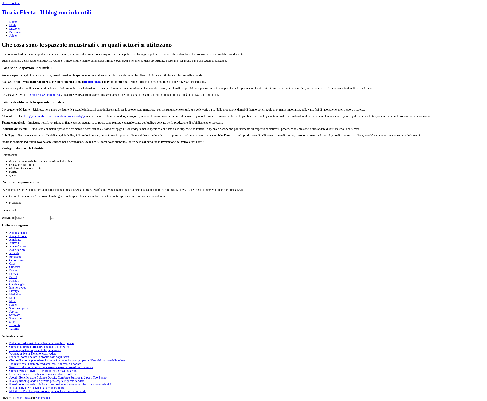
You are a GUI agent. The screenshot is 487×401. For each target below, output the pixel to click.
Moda (12, 25)
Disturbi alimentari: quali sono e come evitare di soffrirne (43, 374)
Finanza (14, 280)
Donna (13, 21)
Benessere (15, 32)
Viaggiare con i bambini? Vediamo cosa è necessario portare (45, 363)
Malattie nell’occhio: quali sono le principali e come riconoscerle (47, 391)
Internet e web (17, 287)
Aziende (14, 253)
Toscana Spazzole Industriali (44, 94)
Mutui (12, 301)
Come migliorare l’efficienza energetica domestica (39, 346)
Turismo (14, 328)
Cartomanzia (16, 260)
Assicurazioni (17, 249)
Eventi (13, 277)
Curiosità (14, 267)
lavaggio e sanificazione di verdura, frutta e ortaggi (54, 116)
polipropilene (92, 81)
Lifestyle (14, 28)
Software (14, 314)
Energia (13, 273)
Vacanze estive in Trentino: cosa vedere (32, 353)
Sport (12, 321)
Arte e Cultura (17, 246)
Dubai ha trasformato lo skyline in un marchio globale (41, 343)
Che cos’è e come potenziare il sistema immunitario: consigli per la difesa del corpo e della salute (67, 360)
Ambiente (15, 239)
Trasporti (14, 325)
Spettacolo (15, 318)
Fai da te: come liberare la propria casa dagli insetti (39, 357)
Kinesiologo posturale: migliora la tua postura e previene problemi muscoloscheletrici (60, 384)
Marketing (15, 294)
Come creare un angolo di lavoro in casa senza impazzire (43, 370)
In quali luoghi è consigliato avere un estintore (36, 387)
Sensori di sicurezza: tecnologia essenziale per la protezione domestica (51, 367)
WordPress (23, 397)
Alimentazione (18, 236)
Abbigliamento (18, 232)
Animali (14, 243)
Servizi (13, 311)
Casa (12, 263)
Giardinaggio (17, 284)
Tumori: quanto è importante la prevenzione (35, 350)
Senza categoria (18, 308)
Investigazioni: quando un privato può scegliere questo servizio (46, 381)
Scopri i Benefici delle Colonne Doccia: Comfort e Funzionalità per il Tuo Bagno (58, 377)
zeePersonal (43, 397)
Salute (13, 35)
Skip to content (11, 3)
